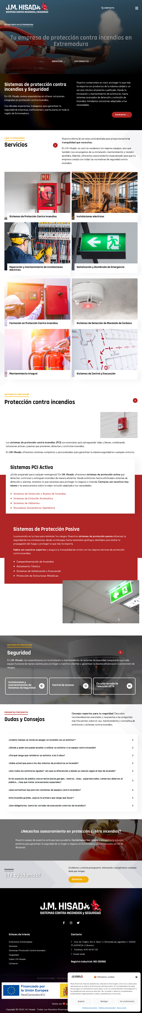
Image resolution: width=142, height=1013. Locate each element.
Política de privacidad (107, 1008)
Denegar (104, 1001)
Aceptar (81, 1001)
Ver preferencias (127, 1001)
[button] (136, 977)
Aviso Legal (121, 1008)
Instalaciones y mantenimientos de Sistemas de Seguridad (22, 685)
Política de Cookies (89, 1008)
